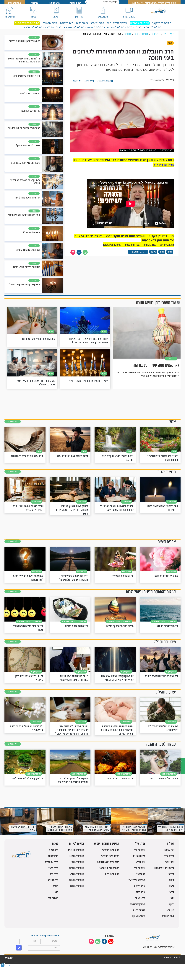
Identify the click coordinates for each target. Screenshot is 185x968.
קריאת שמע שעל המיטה (164, 868)
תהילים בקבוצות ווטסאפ (106, 844)
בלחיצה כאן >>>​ (163, 165)
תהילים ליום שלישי (75, 27)
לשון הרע (170, 910)
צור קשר (34, 3)
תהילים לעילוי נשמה (116, 23)
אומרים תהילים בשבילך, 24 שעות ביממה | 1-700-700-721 (154, 3)
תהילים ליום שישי (77, 886)
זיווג (56, 892)
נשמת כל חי (82, 23)
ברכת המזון (53, 874)
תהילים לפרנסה (135, 27)
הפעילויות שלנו (75, 3)
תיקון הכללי (140, 892)
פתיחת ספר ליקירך (161, 23)
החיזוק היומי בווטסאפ (110, 856)
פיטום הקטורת (50, 23)
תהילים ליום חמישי (33, 27)
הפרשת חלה (53, 898)
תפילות (170, 844)
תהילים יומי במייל (112, 874)
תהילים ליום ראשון (115, 27)
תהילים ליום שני (95, 27)
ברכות (55, 844)
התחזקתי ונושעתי (137, 904)
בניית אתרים (15, 962)
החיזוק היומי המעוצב (112, 245)
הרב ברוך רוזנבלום (138, 251)
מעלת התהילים (168, 916)
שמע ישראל (169, 862)
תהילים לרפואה (153, 27)
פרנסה (55, 886)
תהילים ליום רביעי (54, 27)
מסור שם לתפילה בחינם (27, 23)
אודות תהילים (54, 3)
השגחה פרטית (139, 910)
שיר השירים (140, 862)
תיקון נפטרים (139, 886)
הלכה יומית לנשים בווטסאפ (108, 862)
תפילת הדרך (169, 856)
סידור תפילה (140, 898)
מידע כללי (139, 844)
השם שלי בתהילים (139, 23)
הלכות (171, 892)
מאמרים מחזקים (138, 916)
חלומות (171, 886)
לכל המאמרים (12, 421)
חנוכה (170, 251)
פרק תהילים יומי (167, 245)
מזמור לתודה (66, 23)
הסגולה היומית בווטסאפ (109, 868)
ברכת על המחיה (51, 862)
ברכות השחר (53, 880)
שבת (172, 898)
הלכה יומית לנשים (132, 245)
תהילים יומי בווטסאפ (110, 850)
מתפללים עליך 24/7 (137, 880)
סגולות (171, 880)
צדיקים (171, 904)
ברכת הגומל (53, 868)
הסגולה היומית (150, 245)
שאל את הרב (97, 23)
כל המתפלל (140, 874)
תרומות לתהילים (14, 3)
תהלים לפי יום (76, 844)
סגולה (162, 251)
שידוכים (153, 251)
